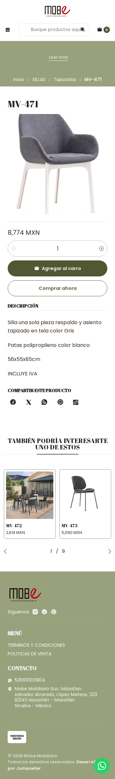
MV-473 (70, 526)
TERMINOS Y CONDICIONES (36, 645)
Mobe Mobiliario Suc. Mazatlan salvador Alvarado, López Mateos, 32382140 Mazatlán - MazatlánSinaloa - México (56, 697)
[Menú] (8, 29)
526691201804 (30, 680)
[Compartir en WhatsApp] (44, 402)
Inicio (18, 80)
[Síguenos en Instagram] (35, 612)
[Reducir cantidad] (13, 248)
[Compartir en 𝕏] (28, 402)
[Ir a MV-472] (29, 495)
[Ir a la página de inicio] (57, 11)
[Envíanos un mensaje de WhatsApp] (102, 766)
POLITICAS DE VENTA (29, 654)
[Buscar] (82, 29)
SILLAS (39, 80)
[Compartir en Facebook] (13, 402)
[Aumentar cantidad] (101, 248)
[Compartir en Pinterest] (60, 402)
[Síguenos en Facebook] (44, 612)
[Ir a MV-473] (85, 495)
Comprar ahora (58, 288)
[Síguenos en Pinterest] (53, 612)
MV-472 (14, 526)
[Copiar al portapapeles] (75, 402)
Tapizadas (65, 80)
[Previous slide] (7, 551)
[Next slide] (108, 551)
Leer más (58, 57)
